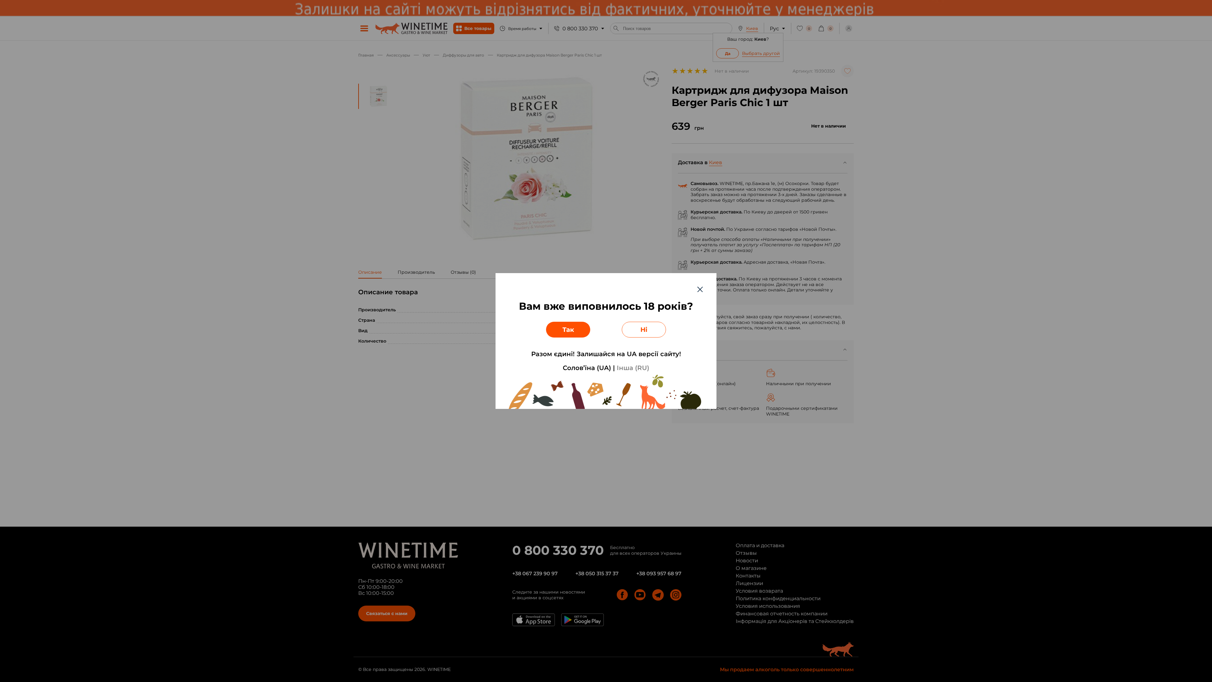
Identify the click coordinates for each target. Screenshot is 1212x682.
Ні (643, 329)
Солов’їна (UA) (587, 368)
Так (568, 329)
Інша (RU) (633, 368)
